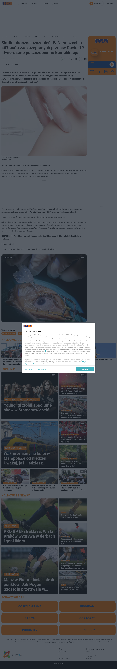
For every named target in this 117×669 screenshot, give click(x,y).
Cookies (35, 363)
